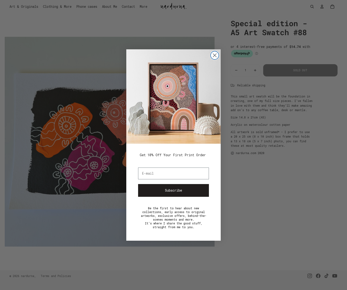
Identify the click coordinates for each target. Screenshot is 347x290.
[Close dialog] (215, 55)
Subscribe (173, 190)
